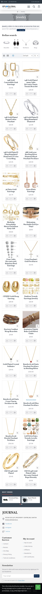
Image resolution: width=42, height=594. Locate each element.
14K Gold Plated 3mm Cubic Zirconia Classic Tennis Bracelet (31, 83)
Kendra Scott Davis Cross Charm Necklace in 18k (11, 401)
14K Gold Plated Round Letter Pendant (11, 119)
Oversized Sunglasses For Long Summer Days (14, 498)
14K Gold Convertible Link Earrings (11, 82)
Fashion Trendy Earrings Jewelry (31, 297)
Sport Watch (32, 498)
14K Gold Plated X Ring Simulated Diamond (31, 119)
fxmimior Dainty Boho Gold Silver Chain (31, 331)
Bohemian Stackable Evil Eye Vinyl (30, 224)
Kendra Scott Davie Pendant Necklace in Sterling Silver (31, 366)
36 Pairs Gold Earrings (11, 191)
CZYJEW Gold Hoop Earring (11, 297)
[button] (20, 504)
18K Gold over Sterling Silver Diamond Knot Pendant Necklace (31, 155)
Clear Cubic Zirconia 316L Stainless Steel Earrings (11, 262)
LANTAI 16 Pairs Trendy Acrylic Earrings (31, 438)
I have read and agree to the (14, 580)
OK (38, 587)
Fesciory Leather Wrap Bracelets (11, 330)
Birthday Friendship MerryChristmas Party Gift (11, 225)
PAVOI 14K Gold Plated (10, 472)
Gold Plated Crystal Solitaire (11, 365)
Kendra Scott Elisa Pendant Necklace (31, 404)
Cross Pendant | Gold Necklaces (31, 260)
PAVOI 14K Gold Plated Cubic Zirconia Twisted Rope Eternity (31, 474)
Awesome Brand (31, 400)
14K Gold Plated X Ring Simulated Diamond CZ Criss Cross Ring (10, 155)
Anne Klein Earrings (31, 191)
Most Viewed (7, 492)
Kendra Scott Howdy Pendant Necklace (11, 438)
